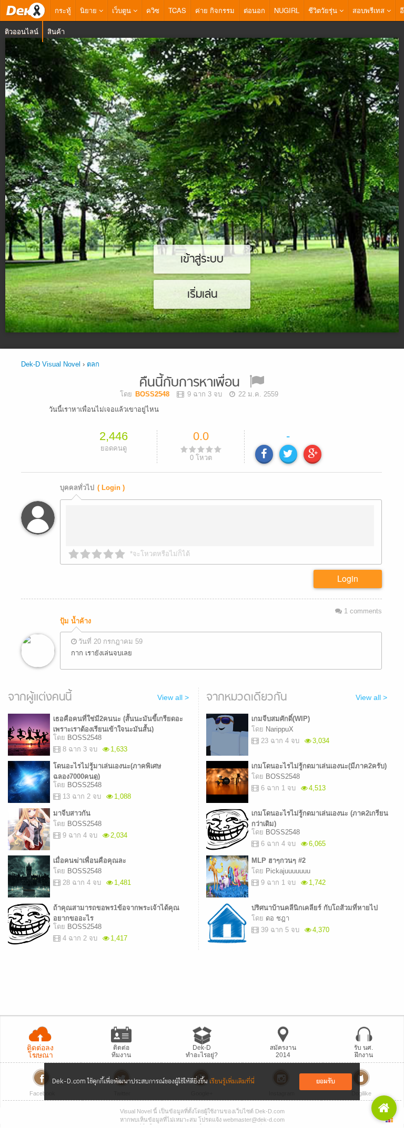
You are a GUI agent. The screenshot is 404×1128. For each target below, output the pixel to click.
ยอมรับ (325, 1081)
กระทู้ (63, 10)
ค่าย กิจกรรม (215, 10)
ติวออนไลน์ (21, 31)
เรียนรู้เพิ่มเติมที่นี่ (232, 1081)
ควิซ (152, 10)
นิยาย (89, 10)
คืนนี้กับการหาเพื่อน (189, 383)
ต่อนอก (254, 10)
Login (347, 578)
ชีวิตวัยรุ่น (323, 10)
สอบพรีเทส (369, 10)
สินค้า (56, 31)
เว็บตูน (122, 10)
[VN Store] (384, 1108)
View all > (173, 697)
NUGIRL (286, 10)
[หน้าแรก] (25, 10)
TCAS (177, 10)
